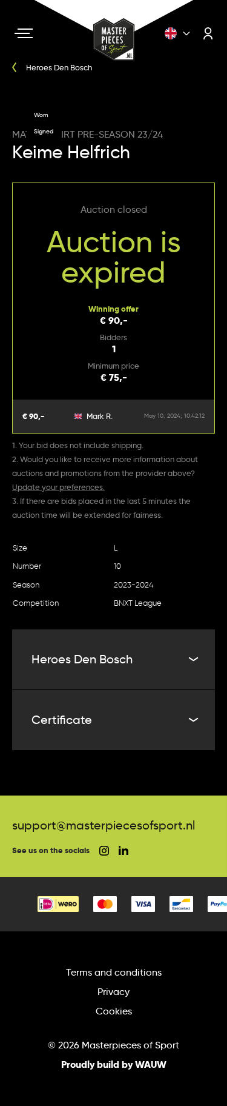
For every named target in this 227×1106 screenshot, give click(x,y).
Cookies (114, 1011)
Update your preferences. (58, 487)
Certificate (61, 719)
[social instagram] (104, 851)
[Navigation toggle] (24, 33)
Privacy (113, 991)
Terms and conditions (114, 972)
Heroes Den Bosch (82, 659)
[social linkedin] (123, 850)
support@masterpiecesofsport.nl (103, 825)
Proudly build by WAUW (113, 1064)
